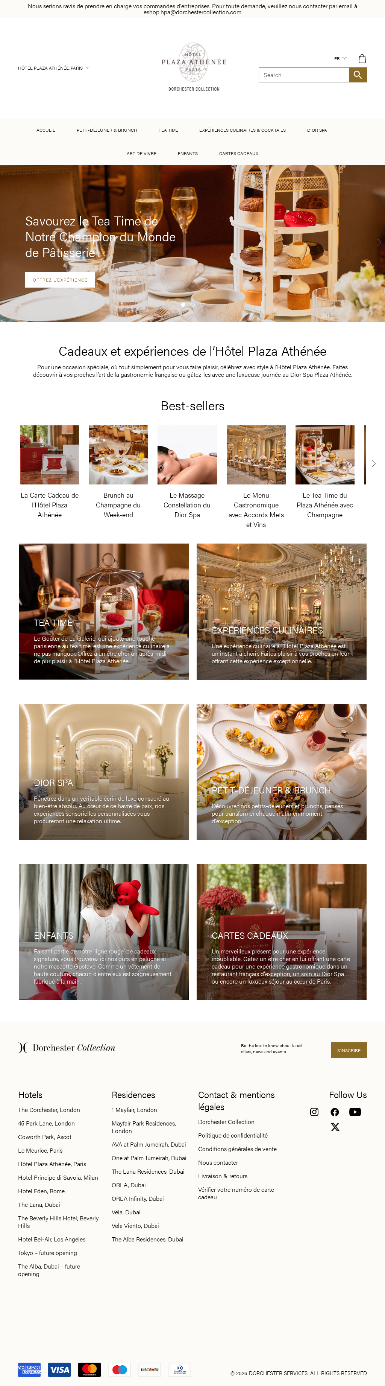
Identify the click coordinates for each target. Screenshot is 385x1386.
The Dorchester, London (49, 1109)
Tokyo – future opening (47, 1253)
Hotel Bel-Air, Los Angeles (51, 1239)
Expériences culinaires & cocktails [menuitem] (242, 129)
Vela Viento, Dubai (135, 1225)
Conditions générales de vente (237, 1149)
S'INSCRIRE (349, 1050)
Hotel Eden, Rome (41, 1191)
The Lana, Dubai (39, 1204)
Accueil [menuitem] (45, 129)
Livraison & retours (222, 1176)
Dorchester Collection (226, 1122)
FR (337, 58)
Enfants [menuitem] (188, 153)
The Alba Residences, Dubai (147, 1239)
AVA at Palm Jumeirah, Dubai (149, 1144)
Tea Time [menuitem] (168, 129)
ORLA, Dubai (129, 1185)
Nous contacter (218, 1162)
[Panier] (362, 58)
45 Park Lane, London (46, 1123)
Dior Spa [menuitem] (317, 129)
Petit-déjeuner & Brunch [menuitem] (107, 129)
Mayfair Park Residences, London (144, 1127)
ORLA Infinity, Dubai (138, 1198)
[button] (183, 305)
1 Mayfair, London (134, 1109)
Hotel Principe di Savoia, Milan (58, 1177)
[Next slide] (379, 242)
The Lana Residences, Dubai (148, 1171)
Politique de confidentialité (233, 1135)
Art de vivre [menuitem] (141, 153)
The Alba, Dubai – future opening (49, 1270)
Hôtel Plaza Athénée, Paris (50, 67)
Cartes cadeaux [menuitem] (238, 153)
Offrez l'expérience (60, 279)
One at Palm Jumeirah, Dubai (149, 1158)
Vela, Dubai (126, 1212)
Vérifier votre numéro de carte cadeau (236, 1193)
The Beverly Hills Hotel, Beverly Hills (58, 1221)
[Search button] (358, 74)
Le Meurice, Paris (40, 1150)
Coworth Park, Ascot (44, 1137)
